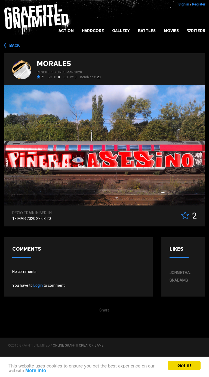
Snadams (179, 280)
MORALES (54, 64)
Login (38, 285)
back (14, 45)
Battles (147, 31)
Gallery (121, 31)
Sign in (184, 4)
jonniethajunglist (182, 272)
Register (198, 4)
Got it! (184, 365)
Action (66, 31)
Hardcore (93, 31)
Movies (171, 31)
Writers (196, 31)
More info (35, 370)
